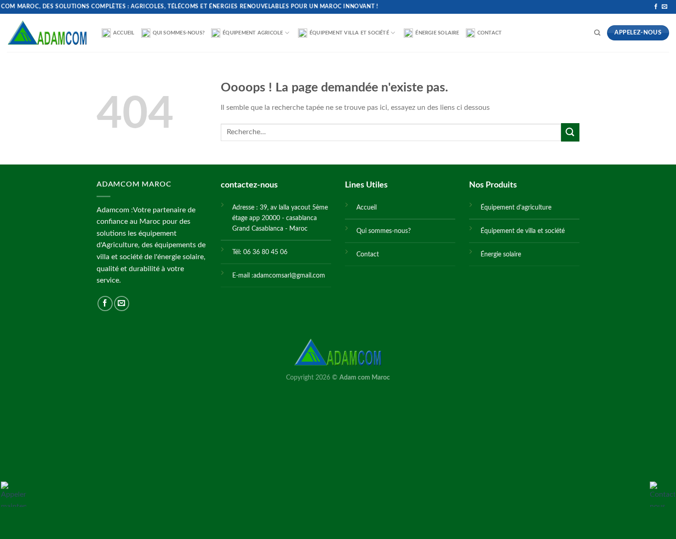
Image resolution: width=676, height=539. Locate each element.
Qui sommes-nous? (179, 32)
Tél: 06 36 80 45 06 (259, 252)
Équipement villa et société (349, 32)
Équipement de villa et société (523, 230)
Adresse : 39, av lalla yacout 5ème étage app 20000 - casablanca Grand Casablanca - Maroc (280, 218)
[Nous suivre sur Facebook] (656, 7)
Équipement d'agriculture (516, 207)
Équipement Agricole (253, 32)
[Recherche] (597, 32)
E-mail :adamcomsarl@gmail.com (278, 275)
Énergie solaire (437, 32)
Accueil (124, 32)
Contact (489, 32)
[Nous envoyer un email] (664, 7)
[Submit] (570, 132)
